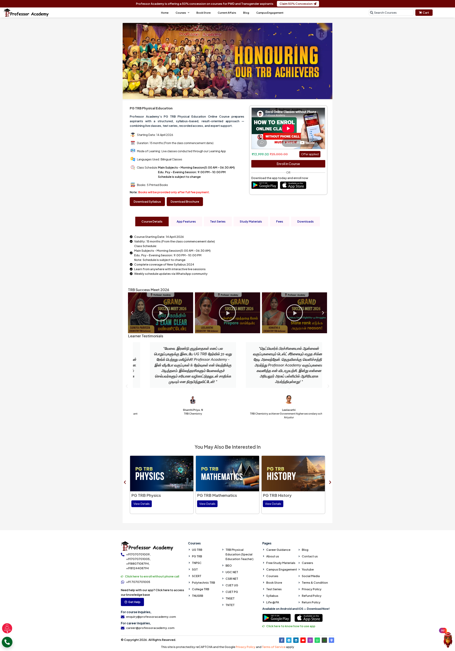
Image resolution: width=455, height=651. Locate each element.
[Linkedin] (296, 640)
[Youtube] (303, 640)
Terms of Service (273, 647)
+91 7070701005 (138, 582)
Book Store (203, 12)
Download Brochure (185, 201)
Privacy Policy (245, 647)
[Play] (179, 312)
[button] (132, 312)
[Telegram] (288, 640)
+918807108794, (138, 563)
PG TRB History (211, 495)
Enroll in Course (288, 164)
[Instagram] (310, 640)
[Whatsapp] (317, 640)
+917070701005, (138, 559)
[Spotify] (324, 640)
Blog (246, 12)
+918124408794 (137, 568)
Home (164, 12)
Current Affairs (227, 12)
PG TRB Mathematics (151, 495)
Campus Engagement (269, 12)
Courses (181, 12)
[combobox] (391, 12)
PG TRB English (277, 495)
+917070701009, (138, 554)
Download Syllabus (147, 201)
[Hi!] (447, 640)
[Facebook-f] (281, 640)
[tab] (152, 221)
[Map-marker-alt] (331, 640)
